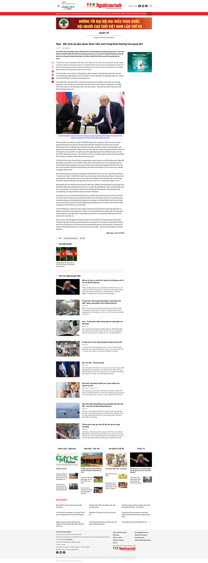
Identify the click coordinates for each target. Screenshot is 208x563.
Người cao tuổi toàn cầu (107, 37)
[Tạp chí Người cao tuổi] (68, 10)
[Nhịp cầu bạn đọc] (67, 459)
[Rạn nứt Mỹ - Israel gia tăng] (68, 369)
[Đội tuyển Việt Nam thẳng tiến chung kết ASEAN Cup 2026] (98, 479)
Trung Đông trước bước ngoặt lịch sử (134, 522)
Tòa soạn (63, 544)
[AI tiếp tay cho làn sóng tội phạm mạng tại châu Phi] (68, 349)
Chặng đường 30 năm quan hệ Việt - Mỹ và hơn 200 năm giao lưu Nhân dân (65, 264)
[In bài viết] (52, 81)
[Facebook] (139, 6)
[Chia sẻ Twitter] (52, 74)
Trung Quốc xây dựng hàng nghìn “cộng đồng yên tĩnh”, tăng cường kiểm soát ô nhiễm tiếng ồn (135, 481)
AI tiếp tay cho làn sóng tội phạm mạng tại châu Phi (102, 342)
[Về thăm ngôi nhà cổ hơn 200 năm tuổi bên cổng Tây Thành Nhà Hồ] (92, 459)
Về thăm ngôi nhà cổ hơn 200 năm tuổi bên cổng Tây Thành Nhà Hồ (91, 469)
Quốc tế (149, 13)
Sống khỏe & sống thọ (96, 13)
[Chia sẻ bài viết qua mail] (52, 78)
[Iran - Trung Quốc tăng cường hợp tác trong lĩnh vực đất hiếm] (68, 328)
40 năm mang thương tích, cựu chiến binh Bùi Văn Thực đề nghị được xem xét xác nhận (62, 487)
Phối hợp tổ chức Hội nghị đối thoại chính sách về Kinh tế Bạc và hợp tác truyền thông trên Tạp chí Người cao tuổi (111, 488)
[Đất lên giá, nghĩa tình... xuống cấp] (116, 459)
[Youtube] (143, 6)
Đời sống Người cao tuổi (77, 13)
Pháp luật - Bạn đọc (126, 13)
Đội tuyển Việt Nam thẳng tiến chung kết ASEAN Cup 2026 (87, 480)
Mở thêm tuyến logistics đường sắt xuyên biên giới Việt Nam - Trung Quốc (136, 506)
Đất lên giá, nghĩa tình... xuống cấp (116, 468)
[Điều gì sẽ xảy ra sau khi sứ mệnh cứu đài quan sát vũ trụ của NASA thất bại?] (68, 287)
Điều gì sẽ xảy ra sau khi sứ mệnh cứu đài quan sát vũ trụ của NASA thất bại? (140, 470)
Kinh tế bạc (87, 13)
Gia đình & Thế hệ (116, 449)
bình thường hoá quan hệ (70, 238)
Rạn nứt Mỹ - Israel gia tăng (93, 363)
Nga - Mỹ (82, 238)
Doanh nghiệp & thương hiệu (139, 13)
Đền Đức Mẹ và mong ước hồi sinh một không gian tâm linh (86, 490)
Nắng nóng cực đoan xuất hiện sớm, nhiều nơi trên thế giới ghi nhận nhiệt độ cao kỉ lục (70, 524)
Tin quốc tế (97, 37)
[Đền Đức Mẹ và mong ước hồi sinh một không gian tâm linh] (98, 490)
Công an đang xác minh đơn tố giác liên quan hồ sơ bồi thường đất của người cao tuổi (62, 477)
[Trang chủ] (56, 13)
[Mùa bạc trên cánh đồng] (122, 476)
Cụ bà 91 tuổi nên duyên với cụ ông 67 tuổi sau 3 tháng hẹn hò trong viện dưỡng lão (70, 513)
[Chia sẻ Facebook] (52, 71)
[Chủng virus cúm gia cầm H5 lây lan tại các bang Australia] (68, 431)
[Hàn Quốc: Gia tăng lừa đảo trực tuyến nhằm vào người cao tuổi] (68, 390)
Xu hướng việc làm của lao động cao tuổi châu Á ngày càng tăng (103, 523)
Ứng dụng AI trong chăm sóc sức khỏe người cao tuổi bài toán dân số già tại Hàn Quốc (136, 514)
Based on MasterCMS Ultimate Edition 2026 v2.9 (69, 561)
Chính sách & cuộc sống (64, 13)
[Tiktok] (146, 6)
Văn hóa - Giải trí (107, 13)
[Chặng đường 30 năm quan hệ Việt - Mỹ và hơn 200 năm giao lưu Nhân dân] (66, 254)
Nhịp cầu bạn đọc (61, 468)
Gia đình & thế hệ (116, 13)
